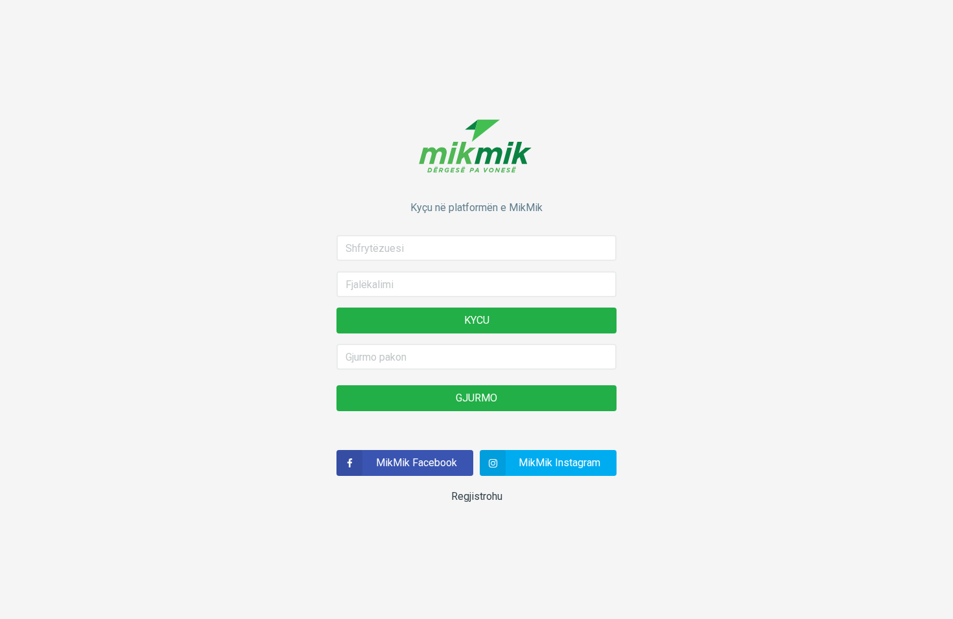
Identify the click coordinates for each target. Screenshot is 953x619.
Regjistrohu (476, 496)
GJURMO (476, 398)
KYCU (476, 320)
